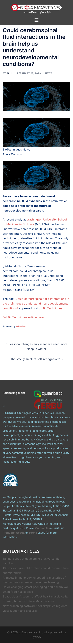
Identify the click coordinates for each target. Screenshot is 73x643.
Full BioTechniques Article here (23, 317)
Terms (33, 532)
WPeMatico (22, 326)
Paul (10, 73)
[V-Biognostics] (36, 8)
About (20, 532)
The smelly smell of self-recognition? (35, 359)
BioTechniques (52, 308)
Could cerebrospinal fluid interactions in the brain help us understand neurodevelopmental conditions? (36, 303)
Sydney (36, 637)
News (48, 73)
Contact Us (42, 528)
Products (9, 532)
